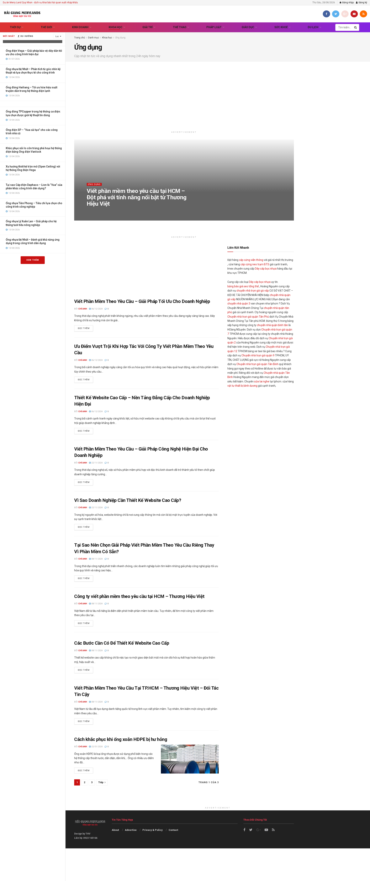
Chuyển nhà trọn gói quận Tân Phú (248, 316)
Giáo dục (248, 27)
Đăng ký (362, 2)
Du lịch (313, 27)
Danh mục (93, 37)
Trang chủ (79, 37)
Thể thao (179, 27)
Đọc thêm (83, 328)
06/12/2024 (109, 211)
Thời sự (15, 27)
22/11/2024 (97, 463)
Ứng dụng (120, 37)
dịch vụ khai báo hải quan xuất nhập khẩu (56, 2)
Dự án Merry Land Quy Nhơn (17, 2)
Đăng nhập (348, 2)
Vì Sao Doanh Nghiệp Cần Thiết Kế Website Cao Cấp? (127, 500)
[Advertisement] (217, 96)
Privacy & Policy (152, 830)
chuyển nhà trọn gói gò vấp (252, 290)
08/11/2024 (97, 559)
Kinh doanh (80, 27)
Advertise (131, 830)
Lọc (57, 36)
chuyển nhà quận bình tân (272, 325)
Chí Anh (95, 211)
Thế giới (46, 27)
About (115, 830)
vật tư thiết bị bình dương (242, 385)
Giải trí (147, 27)
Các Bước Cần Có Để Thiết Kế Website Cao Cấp (121, 643)
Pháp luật (214, 27)
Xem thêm (32, 260)
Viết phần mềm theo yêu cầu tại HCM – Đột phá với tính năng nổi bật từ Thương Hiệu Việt (137, 197)
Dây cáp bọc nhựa (266, 268)
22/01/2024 (97, 746)
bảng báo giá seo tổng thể (243, 286)
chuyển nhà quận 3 (238, 303)
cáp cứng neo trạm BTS (254, 264)
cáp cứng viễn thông (251, 259)
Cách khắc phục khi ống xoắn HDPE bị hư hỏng (120, 739)
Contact (173, 830)
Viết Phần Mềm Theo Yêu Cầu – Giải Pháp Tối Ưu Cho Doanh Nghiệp (142, 301)
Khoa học (115, 27)
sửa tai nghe (261, 381)
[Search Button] (355, 27)
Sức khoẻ (281, 27)
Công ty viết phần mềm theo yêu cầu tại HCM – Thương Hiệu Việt (139, 596)
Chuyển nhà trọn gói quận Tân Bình (257, 364)
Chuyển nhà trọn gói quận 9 (257, 355)
